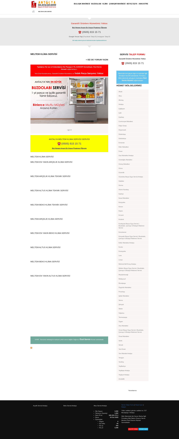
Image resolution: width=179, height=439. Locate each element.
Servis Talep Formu (128, 405)
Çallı (120, 113)
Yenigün (121, 358)
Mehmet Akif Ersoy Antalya (127, 264)
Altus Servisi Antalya (100, 406)
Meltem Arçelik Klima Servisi (46, 219)
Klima (105, 4)
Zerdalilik (122, 379)
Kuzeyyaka (122, 251)
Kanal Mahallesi (124, 198)
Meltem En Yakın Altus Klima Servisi (50, 276)
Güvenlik (121, 172)
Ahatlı (120, 91)
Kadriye (121, 194)
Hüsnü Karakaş (124, 189)
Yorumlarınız (132, 390)
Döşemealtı (122, 130)
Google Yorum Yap (75, 36)
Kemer (121, 206)
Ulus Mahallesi (123, 326)
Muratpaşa (122, 283)
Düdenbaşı (122, 134)
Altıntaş (121, 100)
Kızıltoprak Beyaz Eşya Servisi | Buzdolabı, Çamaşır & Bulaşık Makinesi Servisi (131, 226)
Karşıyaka (122, 202)
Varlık (120, 341)
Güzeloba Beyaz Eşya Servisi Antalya (131, 177)
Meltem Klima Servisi (42, 157)
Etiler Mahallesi (124, 147)
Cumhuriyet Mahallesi (126, 121)
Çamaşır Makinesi (117, 4)
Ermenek (122, 143)
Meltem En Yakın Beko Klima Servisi (49, 233)
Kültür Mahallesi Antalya (126, 243)
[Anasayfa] (43, 4)
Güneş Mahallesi (124, 164)
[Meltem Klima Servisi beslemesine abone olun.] (69, 348)
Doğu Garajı (123, 125)
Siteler (121, 309)
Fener (121, 151)
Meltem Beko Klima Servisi (45, 262)
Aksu (120, 96)
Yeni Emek (122, 349)
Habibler (121, 181)
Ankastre (143, 4)
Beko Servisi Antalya (70, 406)
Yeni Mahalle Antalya (125, 353)
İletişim (123, 407)
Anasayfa (33, 11)
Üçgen (121, 321)
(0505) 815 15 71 (91, 32)
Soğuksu (121, 313)
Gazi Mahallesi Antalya (126, 155)
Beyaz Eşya (132, 4)
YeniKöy (121, 362)
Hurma (121, 185)
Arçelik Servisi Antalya (40, 406)
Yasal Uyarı (139, 405)
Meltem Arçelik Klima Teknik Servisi (50, 176)
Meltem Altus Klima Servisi (45, 247)
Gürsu (121, 168)
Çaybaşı (121, 117)
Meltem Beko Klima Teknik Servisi (48, 205)
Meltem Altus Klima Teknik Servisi (49, 190)
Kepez (121, 211)
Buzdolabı (96, 4)
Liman (121, 260)
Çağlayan (122, 108)
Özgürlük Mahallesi (125, 287)
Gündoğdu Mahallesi (125, 160)
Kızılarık (121, 219)
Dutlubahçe (122, 138)
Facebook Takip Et (90, 36)
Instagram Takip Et (103, 36)
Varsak (121, 345)
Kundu (121, 247)
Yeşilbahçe (122, 366)
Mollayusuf (122, 279)
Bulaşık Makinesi (82, 4)
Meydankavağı (123, 274)
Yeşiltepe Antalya (124, 370)
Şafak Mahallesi (124, 296)
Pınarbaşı (122, 291)
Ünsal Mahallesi (124, 336)
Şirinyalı (121, 304)
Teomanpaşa (123, 317)
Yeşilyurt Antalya (124, 375)
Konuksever (122, 232)
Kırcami (121, 215)
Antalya (121, 104)
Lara (120, 255)
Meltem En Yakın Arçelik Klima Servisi (51, 162)
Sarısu (121, 300)
